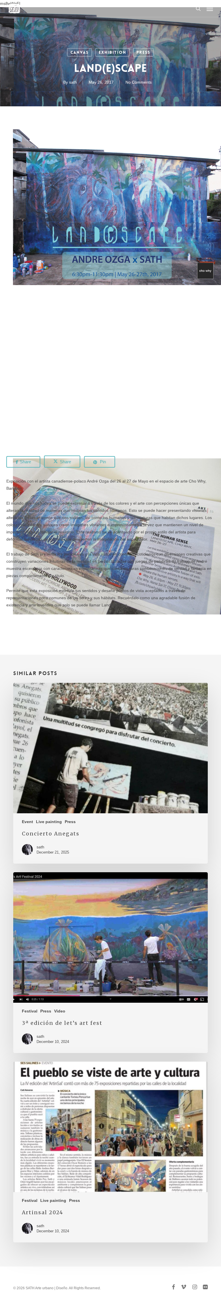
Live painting (49, 821)
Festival (29, 1011)
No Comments (138, 82)
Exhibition (112, 52)
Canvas (80, 52)
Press (143, 52)
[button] (210, 8)
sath (73, 82)
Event (27, 821)
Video (59, 1011)
